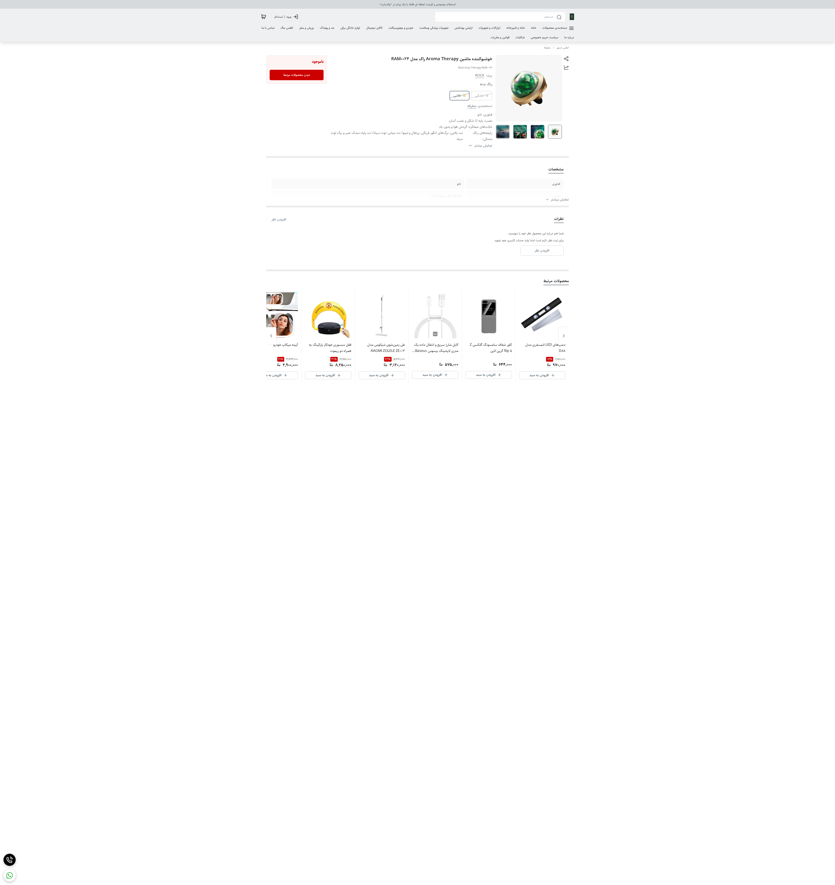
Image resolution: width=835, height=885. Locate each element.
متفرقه (547, 48)
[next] (271, 335)
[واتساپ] (9, 875)
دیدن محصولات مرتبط (296, 75)
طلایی (457, 95)
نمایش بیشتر (560, 199)
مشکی (479, 95)
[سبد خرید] (263, 16)
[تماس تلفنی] (9, 860)
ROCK (479, 75)
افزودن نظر (278, 219)
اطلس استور (562, 48)
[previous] (564, 335)
